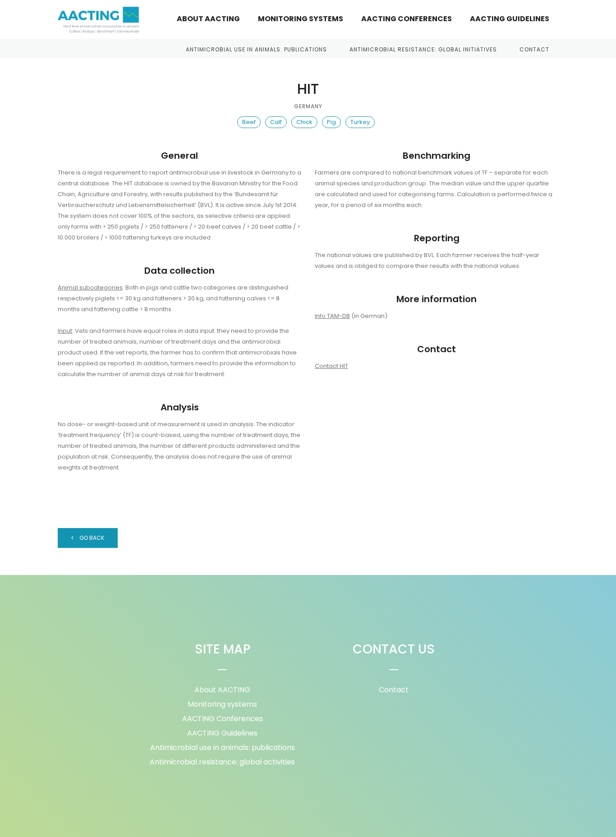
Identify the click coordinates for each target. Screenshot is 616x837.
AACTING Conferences (406, 19)
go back (91, 538)
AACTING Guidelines (509, 19)
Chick (304, 122)
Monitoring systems (300, 19)
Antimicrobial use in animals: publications (256, 49)
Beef (249, 122)
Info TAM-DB (332, 316)
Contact (534, 49)
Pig (331, 122)
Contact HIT (331, 366)
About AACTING (208, 19)
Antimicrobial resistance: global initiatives (423, 49)
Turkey (360, 122)
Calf (276, 122)
